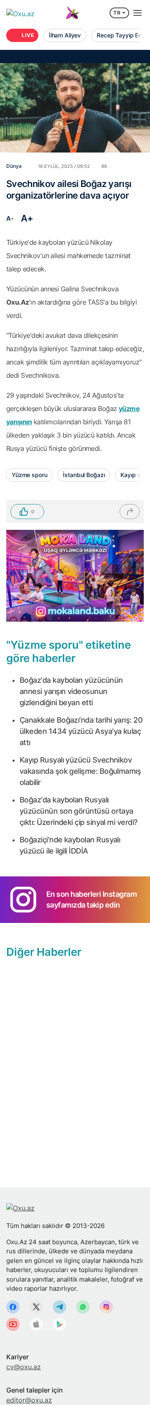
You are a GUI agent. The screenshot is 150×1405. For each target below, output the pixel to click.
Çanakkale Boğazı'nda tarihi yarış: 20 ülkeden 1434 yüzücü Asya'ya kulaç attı (81, 731)
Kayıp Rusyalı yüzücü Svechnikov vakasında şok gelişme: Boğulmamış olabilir (80, 771)
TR (117, 13)
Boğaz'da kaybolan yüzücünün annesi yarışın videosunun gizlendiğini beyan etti (71, 691)
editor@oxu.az (29, 1400)
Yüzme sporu (29, 474)
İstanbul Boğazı (84, 474)
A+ (27, 218)
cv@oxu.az (23, 1367)
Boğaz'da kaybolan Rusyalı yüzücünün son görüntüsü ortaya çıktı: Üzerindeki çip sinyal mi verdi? (78, 811)
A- (9, 218)
